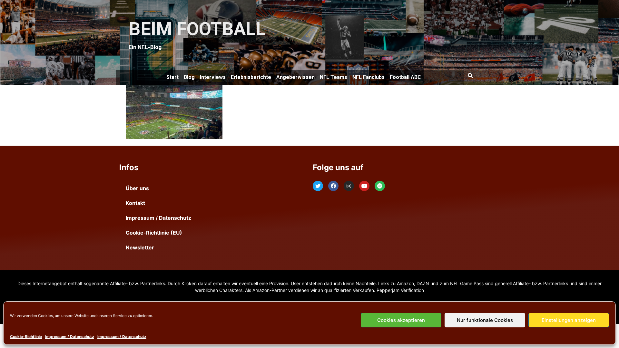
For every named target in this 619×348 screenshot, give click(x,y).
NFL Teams (333, 77)
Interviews (213, 77)
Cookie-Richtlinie (26, 336)
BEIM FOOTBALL (197, 29)
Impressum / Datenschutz (69, 336)
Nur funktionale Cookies (485, 320)
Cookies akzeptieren (401, 320)
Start (172, 77)
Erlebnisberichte (251, 77)
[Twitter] (318, 186)
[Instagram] (349, 186)
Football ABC (405, 77)
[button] (470, 76)
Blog (189, 77)
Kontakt (135, 203)
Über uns (137, 188)
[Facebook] (333, 186)
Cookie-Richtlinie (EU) (154, 232)
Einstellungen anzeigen (569, 320)
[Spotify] (380, 186)
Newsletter (140, 247)
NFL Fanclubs (368, 77)
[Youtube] (364, 186)
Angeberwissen (295, 77)
